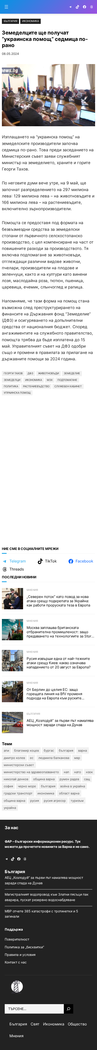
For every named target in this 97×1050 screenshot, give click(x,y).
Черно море (27, 786)
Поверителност (17, 939)
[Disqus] (48, 469)
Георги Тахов (13, 373)
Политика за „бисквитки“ (24, 947)
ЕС (31, 758)
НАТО (77, 772)
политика (11, 386)
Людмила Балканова (53, 758)
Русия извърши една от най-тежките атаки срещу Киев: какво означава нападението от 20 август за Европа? (59, 663)
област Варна (69, 793)
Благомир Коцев (26, 750)
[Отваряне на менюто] (6, 7)
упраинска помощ (17, 392)
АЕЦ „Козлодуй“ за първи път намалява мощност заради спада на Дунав (60, 723)
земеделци (12, 380)
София (8, 786)
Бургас (49, 750)
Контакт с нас (16, 962)
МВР (77, 758)
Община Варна (44, 779)
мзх (50, 380)
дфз (30, 373)
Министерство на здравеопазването (31, 772)
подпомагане (67, 380)
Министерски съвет (19, 765)
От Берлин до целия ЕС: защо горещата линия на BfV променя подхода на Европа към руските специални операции (54, 694)
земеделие (72, 373)
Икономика (30, 21)
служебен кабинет (68, 386)
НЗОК (89, 772)
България (10, 21)
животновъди (48, 373)
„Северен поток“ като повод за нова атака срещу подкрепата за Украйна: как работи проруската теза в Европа (58, 601)
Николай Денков (16, 779)
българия (48, 786)
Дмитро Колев (14, 758)
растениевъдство (36, 386)
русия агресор (55, 800)
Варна (82, 750)
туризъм (77, 800)
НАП (66, 772)
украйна (10, 808)
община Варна (14, 800)
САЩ (87, 779)
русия (34, 800)
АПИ (6, 750)
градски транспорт (18, 793)
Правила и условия (20, 955)
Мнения (32, 590)
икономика (33, 380)
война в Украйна (72, 786)
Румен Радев (69, 779)
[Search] (68, 1009)
